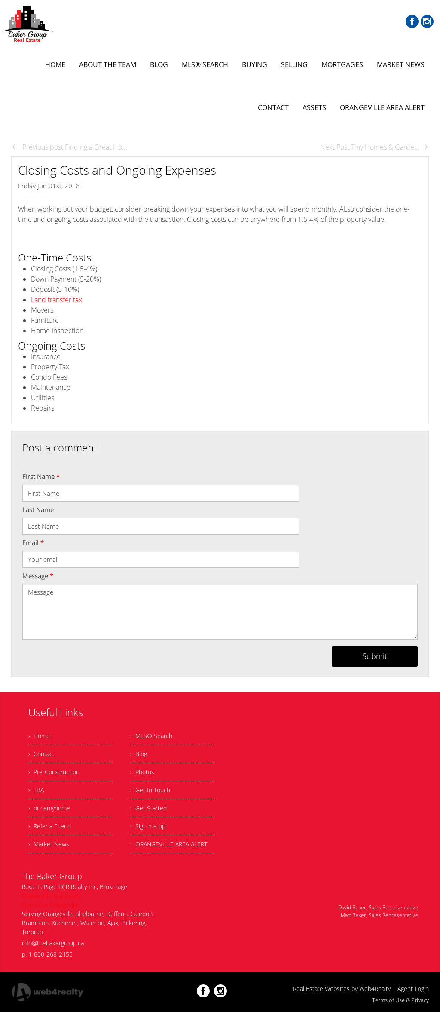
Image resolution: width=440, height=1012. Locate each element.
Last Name (38, 509)
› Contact (41, 754)
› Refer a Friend (49, 826)
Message (37, 575)
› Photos (142, 772)
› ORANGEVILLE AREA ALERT (168, 844)
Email (33, 542)
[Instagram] (427, 21)
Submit (374, 656)
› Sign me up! (148, 826)
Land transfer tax (57, 299)
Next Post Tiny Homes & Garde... (369, 147)
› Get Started (148, 808)
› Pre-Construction (53, 772)
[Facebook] (412, 21)
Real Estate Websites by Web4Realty (342, 988)
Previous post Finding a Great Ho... (74, 147)
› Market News (48, 844)
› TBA (36, 790)
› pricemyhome (49, 808)
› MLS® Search (151, 736)
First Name (41, 476)
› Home (39, 736)
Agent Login (413, 988)
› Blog (138, 754)
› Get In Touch (150, 790)
